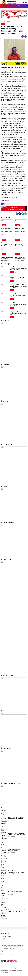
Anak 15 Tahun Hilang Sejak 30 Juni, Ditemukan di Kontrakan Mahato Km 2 (7, 259)
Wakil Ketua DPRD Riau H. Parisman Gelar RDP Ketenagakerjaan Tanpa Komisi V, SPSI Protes (17, 850)
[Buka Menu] (23, 2)
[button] (21, 2)
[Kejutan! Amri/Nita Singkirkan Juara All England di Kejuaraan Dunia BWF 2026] (4, 834)
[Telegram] (22, 213)
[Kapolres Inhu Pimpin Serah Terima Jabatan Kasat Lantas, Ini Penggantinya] (4, 893)
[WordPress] (10, 961)
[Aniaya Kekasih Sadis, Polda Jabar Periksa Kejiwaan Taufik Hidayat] (21, 252)
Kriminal (3, 23)
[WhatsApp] (25, 213)
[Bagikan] (25, 36)
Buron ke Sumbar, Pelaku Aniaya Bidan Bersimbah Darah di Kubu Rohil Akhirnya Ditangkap (6, 230)
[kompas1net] (9, 2)
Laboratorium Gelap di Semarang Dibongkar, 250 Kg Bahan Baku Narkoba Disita (20, 244)
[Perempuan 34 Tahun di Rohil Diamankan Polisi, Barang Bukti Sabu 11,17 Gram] (7, 238)
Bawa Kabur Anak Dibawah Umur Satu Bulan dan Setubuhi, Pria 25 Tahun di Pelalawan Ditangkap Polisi (20, 230)
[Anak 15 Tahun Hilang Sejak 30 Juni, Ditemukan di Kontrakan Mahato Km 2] (7, 252)
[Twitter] (19, 213)
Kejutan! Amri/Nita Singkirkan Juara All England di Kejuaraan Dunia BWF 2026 (16, 834)
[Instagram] (13, 961)
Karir (2, 966)
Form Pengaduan (14, 968)
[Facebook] (17, 213)
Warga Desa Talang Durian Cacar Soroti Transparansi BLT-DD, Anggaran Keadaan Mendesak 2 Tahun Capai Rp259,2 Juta (17, 871)
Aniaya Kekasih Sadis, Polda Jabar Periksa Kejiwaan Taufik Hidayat (20, 259)
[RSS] (16, 961)
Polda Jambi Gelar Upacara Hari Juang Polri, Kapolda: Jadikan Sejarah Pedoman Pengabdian (17, 910)
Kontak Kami (4, 968)
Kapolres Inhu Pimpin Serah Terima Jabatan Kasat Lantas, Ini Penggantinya (17, 892)
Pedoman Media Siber (7, 936)
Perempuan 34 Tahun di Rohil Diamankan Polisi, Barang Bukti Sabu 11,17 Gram (7, 244)
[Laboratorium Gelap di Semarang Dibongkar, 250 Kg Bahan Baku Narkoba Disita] (21, 238)
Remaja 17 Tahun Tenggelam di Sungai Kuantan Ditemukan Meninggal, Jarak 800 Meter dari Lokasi (17, 818)
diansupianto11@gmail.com (11, 954)
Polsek (8, 204)
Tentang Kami (16, 966)
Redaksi (3, 938)
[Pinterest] (8, 961)
